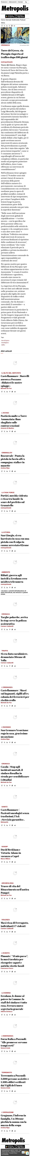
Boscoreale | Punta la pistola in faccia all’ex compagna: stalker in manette (13, 460)
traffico (3, 345)
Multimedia (15, 20)
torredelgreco (5, 342)
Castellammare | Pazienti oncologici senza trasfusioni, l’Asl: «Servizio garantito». (15, 814)
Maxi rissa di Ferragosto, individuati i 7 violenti (15, 924)
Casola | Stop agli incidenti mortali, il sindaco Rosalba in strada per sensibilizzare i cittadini (15, 773)
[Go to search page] (26, 2)
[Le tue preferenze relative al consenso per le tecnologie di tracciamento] (27, 1153)
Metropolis (4, 822)
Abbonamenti (12, 2)
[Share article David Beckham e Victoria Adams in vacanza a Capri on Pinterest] (10, 862)
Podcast (22, 20)
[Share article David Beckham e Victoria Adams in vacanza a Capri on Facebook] (2, 862)
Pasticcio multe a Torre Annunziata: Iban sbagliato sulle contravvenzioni (14, 420)
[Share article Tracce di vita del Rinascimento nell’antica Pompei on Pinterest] (10, 898)
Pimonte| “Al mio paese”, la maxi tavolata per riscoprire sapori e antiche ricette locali (14, 961)
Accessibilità (5, 1154)
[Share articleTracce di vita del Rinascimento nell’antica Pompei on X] (5, 898)
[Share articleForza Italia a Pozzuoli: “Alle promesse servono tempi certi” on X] (5, 1051)
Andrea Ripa (5, 468)
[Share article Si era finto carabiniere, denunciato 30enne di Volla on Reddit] (15, 666)
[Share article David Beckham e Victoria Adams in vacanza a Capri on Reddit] (15, 862)
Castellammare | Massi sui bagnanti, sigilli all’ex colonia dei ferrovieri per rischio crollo (15, 695)
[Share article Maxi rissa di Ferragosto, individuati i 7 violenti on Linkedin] (7, 932)
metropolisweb (6, 508)
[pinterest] (9, 26)
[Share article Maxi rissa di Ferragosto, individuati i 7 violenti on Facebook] (2, 932)
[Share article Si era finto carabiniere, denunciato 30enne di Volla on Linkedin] (7, 666)
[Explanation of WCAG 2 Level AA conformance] (25, 1153)
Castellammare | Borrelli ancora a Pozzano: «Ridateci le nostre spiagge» (15, 380)
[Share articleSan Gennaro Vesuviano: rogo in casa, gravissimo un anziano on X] (5, 742)
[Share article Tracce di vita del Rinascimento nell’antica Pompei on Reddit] (15, 898)
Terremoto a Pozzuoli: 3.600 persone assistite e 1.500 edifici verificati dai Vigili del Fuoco (15, 1080)
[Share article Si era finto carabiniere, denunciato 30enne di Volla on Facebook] (2, 666)
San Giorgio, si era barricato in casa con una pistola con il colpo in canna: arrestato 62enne (15, 540)
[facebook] (2, 26)
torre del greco (5, 340)
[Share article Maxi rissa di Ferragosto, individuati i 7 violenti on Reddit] (15, 932)
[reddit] (14, 26)
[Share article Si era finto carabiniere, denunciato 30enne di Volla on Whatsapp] (12, 666)
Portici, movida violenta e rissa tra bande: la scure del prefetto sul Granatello (14, 500)
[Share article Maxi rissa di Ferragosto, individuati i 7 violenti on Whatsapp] (12, 932)
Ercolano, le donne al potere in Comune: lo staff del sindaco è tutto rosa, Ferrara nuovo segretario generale (14, 1002)
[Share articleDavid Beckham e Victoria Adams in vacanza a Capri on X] (5, 862)
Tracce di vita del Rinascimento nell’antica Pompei (15, 889)
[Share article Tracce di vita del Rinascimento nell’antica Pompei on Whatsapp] (12, 898)
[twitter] (4, 26)
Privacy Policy (13, 1153)
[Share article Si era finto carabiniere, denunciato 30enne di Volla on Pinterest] (10, 666)
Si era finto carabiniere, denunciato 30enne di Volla (14, 657)
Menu (3, 23)
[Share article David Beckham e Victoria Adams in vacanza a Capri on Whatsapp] (12, 862)
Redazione (4, 2)
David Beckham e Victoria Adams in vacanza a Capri (11, 853)
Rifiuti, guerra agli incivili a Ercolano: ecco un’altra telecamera (14, 578)
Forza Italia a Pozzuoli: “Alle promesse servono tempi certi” (14, 1042)
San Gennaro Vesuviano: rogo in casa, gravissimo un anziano (14, 733)
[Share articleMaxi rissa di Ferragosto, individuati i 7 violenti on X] (5, 932)
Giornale (20, 2)
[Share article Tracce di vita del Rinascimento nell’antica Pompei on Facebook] (2, 898)
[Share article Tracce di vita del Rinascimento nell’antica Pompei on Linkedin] (7, 898)
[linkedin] (7, 26)
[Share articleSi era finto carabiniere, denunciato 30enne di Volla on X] (5, 666)
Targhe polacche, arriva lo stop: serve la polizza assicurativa (14, 620)
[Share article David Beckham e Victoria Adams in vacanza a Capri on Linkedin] (7, 862)
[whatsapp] (12, 26)
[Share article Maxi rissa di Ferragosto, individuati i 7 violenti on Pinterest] (10, 932)
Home (3, 20)
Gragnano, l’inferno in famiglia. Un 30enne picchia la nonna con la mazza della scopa (13, 1120)
